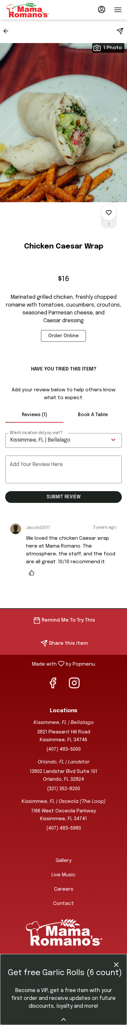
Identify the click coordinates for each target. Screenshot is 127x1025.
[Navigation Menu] (118, 9)
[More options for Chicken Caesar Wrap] (109, 212)
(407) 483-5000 (63, 749)
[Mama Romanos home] (34, 10)
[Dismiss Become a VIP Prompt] (116, 964)
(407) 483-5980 (63, 828)
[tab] (34, 415)
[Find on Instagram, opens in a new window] (74, 685)
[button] (8, 31)
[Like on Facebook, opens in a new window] (53, 685)
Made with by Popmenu (50, 664)
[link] (63, 336)
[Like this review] (33, 572)
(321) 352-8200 (63, 788)
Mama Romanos (63, 932)
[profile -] (102, 9)
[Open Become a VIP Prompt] (63, 1019)
